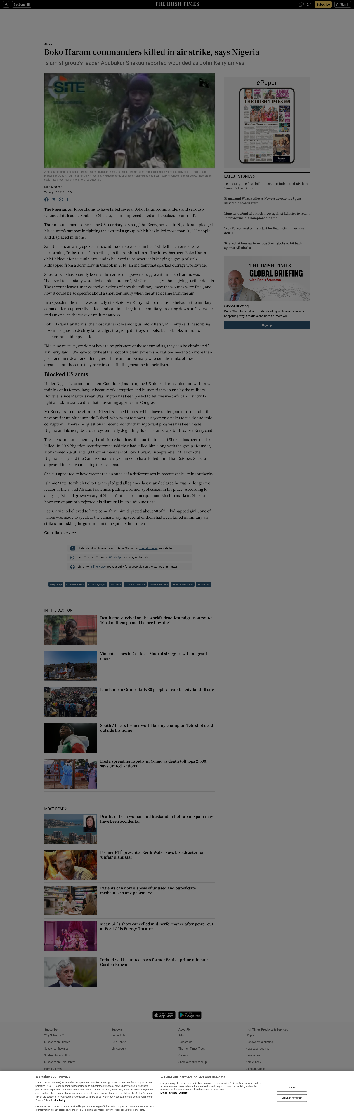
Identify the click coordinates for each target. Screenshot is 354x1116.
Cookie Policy (58, 1100)
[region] (177, 1093)
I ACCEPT (292, 1087)
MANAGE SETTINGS (292, 1098)
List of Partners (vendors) (174, 1092)
